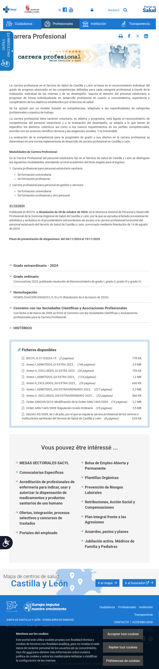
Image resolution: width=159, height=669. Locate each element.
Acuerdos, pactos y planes (106, 531)
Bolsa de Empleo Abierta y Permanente (107, 465)
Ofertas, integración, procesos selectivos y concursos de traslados (44, 518)
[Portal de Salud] (149, 8)
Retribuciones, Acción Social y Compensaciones (110, 504)
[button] (107, 583)
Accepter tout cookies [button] (123, 634)
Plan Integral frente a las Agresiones (105, 519)
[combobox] (114, 10)
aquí (29, 652)
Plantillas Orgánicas (102, 477)
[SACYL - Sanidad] (9, 9)
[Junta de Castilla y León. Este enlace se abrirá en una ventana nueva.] (32, 9)
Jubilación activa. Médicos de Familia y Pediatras (109, 544)
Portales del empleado (38, 533)
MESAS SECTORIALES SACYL (44, 463)
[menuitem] (22, 23)
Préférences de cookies (123, 661)
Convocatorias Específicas (41, 472)
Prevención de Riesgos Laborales (104, 490)
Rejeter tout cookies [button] (123, 647)
